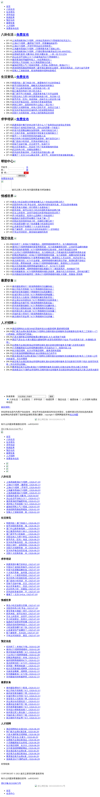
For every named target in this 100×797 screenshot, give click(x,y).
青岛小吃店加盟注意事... (23, 605)
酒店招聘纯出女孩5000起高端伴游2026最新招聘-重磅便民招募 (40, 329)
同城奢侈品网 (6, 374)
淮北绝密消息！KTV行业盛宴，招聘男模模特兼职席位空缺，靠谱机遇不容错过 (49, 260)
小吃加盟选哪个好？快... (23, 627)
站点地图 (74, 415)
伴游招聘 (35, 374)
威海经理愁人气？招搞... (23, 507)
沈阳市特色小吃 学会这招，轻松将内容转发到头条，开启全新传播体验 (44, 204)
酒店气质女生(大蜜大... (22, 737)
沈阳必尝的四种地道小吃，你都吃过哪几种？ (33, 221)
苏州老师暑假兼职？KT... (23, 707)
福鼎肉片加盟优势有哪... (23, 622)
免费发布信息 (12, 28)
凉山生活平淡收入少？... (23, 498)
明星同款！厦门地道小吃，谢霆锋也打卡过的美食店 (36, 83)
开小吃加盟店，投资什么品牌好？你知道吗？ (33, 215)
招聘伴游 (27, 374)
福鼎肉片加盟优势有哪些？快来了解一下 (31, 218)
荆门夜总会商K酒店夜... (22, 732)
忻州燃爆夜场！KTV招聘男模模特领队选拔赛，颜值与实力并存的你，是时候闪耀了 (51, 271)
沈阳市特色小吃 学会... (22, 608)
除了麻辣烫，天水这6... (22, 633)
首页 (8, 6)
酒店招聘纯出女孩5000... (23, 729)
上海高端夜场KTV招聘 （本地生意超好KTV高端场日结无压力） (42, 40)
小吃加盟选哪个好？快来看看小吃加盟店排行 (33, 224)
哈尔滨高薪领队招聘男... (23, 668)
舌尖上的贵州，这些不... (23, 616)
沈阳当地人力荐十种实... (23, 537)
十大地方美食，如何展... (23, 572)
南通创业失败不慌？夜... (23, 704)
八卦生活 (10, 9)
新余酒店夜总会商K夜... (22, 751)
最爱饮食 (10, 23)
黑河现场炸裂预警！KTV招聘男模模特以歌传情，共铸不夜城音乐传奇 (44, 249)
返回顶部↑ (5, 407)
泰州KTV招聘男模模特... (23, 649)
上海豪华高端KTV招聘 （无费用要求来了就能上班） (36, 49)
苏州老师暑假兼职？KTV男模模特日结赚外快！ (34, 305)
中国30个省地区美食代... (23, 567)
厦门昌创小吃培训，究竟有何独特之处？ (31, 141)
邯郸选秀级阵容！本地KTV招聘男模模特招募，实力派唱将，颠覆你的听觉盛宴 (49, 255)
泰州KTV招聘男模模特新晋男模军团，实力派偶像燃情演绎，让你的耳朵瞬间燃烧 (50, 247)
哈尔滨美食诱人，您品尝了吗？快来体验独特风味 (35, 147)
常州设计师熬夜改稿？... (23, 710)
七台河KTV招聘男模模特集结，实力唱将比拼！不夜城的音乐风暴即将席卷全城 (49, 252)
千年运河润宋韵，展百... (23, 635)
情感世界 (10, 17)
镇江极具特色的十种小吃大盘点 (27, 91)
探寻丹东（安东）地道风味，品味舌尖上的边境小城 (36, 99)
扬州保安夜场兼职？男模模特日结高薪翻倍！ (33, 292)
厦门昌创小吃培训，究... (23, 581)
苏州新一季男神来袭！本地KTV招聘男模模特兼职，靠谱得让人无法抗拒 (45, 263)
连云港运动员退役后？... (23, 701)
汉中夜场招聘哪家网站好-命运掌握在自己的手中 (34, 353)
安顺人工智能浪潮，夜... (23, 512)
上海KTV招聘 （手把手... (23, 487)
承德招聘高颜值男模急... (23, 509)
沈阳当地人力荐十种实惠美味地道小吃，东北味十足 (36, 96)
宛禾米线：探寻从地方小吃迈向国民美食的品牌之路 (36, 210)
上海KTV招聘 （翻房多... (23, 485)
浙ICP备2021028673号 (11, 783)
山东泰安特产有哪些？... (23, 630)
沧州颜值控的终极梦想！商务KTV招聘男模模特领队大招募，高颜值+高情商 (47, 274)
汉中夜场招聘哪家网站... (23, 748)
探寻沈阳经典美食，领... (23, 526)
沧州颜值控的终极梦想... (23, 677)
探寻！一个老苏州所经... (23, 575)
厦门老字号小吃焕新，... (23, 534)
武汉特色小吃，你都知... (23, 589)
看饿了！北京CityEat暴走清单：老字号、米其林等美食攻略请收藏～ (43, 155)
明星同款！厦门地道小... (23, 523)
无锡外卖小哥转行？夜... (23, 715)
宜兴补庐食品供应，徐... (23, 542)
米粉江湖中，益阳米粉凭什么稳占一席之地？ (33, 105)
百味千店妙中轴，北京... (23, 583)
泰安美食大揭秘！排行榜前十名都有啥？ (31, 207)
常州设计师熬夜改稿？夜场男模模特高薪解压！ (34, 308)
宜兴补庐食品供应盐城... (23, 550)
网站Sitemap (44, 374)
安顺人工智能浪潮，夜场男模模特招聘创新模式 (34, 71)
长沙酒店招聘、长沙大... (23, 745)
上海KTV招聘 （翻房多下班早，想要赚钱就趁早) (35, 43)
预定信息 (10, 20)
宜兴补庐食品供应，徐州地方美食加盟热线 (32, 102)
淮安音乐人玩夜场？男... (23, 699)
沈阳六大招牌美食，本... (23, 548)
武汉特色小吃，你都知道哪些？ (27, 149)
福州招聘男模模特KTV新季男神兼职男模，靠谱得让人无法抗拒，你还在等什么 (49, 258)
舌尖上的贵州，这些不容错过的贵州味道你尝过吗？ (36, 213)
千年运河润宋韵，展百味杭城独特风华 (30, 232)
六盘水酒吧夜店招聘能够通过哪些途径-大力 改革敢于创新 (39, 337)
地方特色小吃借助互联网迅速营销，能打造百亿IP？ (36, 138)
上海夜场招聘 (17, 374)
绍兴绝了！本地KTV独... (23, 647)
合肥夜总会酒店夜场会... (23, 740)
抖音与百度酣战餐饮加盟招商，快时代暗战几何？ (35, 130)
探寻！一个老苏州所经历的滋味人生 (29, 136)
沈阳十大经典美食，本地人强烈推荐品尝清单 (33, 113)
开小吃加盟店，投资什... (23, 619)
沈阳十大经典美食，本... (23, 553)
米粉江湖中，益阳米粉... (23, 545)
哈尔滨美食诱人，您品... (23, 586)
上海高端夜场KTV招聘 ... (23, 482)
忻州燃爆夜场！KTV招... (23, 674)
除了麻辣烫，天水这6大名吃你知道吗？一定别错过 (35, 229)
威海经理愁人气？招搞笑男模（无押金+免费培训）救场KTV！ (41, 65)
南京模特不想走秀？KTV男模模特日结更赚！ (33, 316)
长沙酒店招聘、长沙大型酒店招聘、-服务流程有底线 (36, 350)
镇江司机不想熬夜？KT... (23, 690)
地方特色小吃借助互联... (23, 578)
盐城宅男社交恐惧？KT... (23, 696)
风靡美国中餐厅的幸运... (23, 564)
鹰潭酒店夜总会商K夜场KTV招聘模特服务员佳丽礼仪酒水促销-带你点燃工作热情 (50, 367)
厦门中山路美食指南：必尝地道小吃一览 (31, 88)
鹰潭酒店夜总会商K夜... (22, 756)
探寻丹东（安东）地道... (23, 539)
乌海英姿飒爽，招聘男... (23, 671)
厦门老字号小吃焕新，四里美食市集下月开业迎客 (35, 94)
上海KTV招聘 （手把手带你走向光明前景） (32, 46)
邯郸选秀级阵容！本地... (23, 658)
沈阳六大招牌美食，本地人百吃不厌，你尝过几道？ (36, 107)
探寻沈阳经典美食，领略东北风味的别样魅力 (33, 85)
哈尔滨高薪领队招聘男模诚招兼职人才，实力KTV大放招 (38, 266)
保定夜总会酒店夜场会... (23, 754)
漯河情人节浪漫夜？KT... (23, 504)
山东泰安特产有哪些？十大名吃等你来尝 (31, 226)
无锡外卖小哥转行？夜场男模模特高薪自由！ (33, 314)
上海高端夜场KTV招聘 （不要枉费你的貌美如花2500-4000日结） (42, 51)
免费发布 (22, 34)
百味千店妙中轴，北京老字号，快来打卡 (31, 144)
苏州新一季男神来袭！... (23, 666)
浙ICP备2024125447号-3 (12, 429)
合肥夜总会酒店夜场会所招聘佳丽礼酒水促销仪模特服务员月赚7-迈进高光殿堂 (48, 345)
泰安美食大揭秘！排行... (23, 611)
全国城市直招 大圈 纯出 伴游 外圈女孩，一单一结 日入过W (39, 54)
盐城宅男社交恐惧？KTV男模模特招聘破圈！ (33, 294)
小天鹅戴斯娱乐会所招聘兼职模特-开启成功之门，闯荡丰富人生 (41, 348)
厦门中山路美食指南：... (23, 529)
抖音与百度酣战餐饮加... (23, 570)
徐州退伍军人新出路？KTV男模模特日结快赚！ (34, 311)
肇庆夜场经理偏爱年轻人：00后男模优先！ (32, 60)
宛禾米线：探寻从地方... (23, 614)
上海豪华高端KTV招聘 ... (23, 490)
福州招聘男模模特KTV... (23, 660)
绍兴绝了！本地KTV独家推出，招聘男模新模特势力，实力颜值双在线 (44, 244)
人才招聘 (10, 26)
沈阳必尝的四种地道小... (23, 625)
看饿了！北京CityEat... (22, 594)
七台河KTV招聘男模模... (23, 655)
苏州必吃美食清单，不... (23, 592)
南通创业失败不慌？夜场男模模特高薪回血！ (33, 303)
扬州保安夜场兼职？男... (23, 693)
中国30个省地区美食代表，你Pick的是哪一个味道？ (36, 128)
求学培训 (10, 15)
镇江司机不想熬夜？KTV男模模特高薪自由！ (33, 289)
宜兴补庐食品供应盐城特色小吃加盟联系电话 (33, 110)
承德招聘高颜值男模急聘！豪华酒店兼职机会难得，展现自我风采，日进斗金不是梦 (50, 68)
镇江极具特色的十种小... (23, 531)
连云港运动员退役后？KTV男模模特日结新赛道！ (35, 300)
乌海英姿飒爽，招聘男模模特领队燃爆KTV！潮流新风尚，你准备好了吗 (45, 269)
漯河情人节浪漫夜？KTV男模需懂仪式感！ (32, 62)
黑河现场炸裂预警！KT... (23, 652)
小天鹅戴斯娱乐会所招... (23, 743)
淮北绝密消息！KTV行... (23, 663)
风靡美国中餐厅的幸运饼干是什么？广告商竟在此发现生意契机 (41, 125)
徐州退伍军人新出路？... (23, 712)
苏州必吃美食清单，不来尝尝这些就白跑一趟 (33, 152)
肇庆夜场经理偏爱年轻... (23, 501)
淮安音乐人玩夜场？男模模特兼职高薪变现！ (33, 297)
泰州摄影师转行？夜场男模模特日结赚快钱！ (33, 286)
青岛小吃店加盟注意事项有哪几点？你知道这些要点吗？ (38, 202)
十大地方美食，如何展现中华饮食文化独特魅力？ (35, 133)
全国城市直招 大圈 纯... (22, 496)
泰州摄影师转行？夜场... (23, 688)
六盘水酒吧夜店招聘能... (23, 734)
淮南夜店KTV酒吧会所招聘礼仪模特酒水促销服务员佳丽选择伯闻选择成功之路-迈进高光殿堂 (55, 370)
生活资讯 (10, 12)
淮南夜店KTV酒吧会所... (23, 759)
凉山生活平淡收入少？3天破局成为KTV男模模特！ (36, 57)
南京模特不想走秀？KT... (23, 718)
